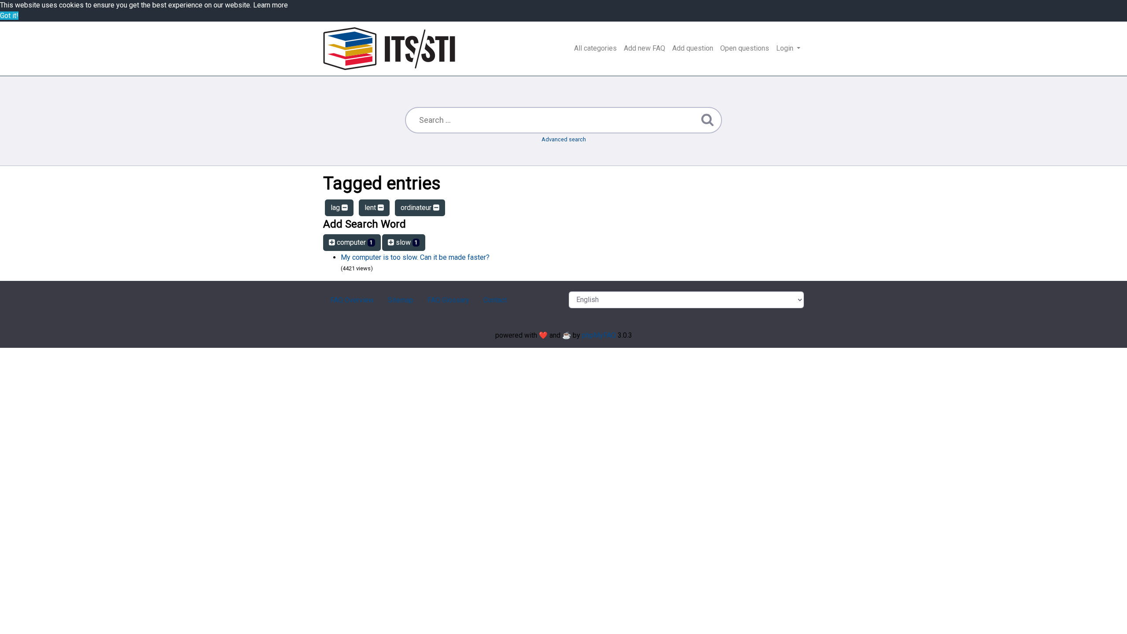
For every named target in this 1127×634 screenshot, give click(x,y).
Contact (495, 300)
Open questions (744, 48)
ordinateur (417, 207)
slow (406, 242)
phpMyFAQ (599, 335)
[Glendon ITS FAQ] (389, 48)
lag (336, 207)
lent (371, 207)
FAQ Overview (352, 300)
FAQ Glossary (448, 300)
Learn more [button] (270, 5)
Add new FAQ (644, 48)
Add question (692, 48)
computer (354, 242)
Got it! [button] (9, 15)
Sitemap (400, 300)
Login (785, 48)
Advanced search (563, 139)
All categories (595, 48)
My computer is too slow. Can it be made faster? (415, 257)
